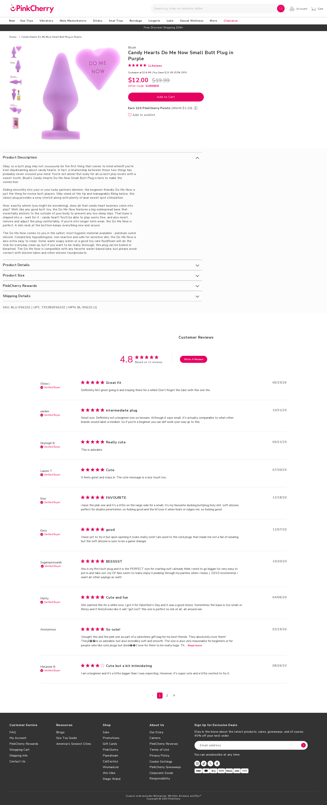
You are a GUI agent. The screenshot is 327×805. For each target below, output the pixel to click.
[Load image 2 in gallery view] (15, 66)
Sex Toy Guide (66, 738)
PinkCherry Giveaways (165, 767)
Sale (106, 732)
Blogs (60, 732)
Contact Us (17, 761)
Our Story (156, 732)
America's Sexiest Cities (73, 744)
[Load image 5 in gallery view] (15, 108)
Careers (154, 738)
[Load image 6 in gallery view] (15, 123)
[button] (27, 20)
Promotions (111, 738)
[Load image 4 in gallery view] (15, 94)
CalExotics (110, 761)
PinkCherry (110, 750)
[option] (163, 27)
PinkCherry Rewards (23, 744)
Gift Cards (110, 744)
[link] (145, 65)
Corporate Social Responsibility (161, 776)
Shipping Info (18, 755)
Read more (195, 645)
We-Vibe (109, 773)
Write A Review (193, 359)
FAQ (12, 732)
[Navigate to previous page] (152, 696)
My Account (17, 738)
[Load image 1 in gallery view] (15, 52)
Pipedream (110, 755)
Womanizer (111, 767)
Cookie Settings (160, 762)
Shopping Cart (19, 750)
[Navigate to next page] (174, 696)
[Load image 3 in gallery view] (15, 80)
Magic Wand (111, 779)
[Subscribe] (303, 745)
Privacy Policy (159, 755)
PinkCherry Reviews (163, 744)
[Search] (281, 8)
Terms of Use (159, 750)
